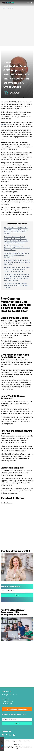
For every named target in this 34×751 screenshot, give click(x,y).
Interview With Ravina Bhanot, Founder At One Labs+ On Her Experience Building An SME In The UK (17, 262)
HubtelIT (4, 124)
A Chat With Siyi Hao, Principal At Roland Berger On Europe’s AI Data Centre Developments (16, 255)
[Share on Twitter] (2, 742)
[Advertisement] (17, 27)
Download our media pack (17, 709)
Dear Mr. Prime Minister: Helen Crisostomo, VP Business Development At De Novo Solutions (17, 248)
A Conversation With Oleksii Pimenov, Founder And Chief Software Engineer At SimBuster (16, 285)
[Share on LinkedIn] (2, 745)
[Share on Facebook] (2, 739)
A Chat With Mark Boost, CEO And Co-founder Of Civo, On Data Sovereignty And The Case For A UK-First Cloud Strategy (15, 230)
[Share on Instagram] (2, 749)
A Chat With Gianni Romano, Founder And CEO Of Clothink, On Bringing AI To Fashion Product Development (17, 269)
